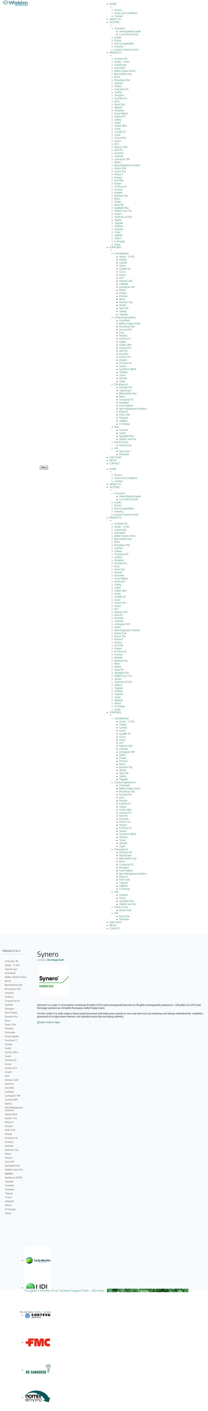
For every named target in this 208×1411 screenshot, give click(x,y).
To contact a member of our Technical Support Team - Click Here (65, 1290)
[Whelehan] (17, 3)
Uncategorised (55, 960)
